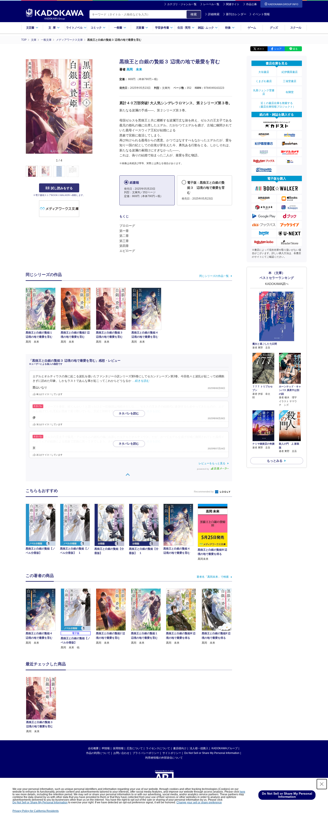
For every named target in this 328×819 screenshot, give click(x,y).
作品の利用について (98, 753)
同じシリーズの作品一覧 (214, 276)
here (242, 791)
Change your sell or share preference (199, 802)
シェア (278, 48)
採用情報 (118, 748)
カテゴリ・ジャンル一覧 (182, 4)
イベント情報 (261, 14)
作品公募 (251, 4)
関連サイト (232, 4)
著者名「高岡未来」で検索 (213, 576)
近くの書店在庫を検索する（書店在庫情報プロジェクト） (276, 105)
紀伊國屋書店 (290, 72)
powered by (203, 469)
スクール (295, 27)
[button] (95, 171)
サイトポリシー (171, 753)
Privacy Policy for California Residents (35, 811)
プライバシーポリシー (146, 753)
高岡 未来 (134, 69)
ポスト (260, 48)
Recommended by (204, 491)
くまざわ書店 (264, 81)
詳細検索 (214, 14)
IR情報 (106, 748)
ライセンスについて (158, 748)
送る (295, 48)
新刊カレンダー (236, 14)
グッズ (274, 27)
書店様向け (180, 748)
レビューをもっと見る (212, 463)
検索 (194, 14)
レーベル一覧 (211, 4)
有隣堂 (290, 92)
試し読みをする (62, 188)
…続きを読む (140, 380)
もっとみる (274, 461)
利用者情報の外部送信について (164, 757)
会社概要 (93, 748)
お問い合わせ (121, 753)
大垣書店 (263, 72)
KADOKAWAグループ (225, 748)
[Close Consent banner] (322, 784)
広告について (135, 748)
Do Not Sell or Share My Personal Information (211, 753)
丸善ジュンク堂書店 (263, 92)
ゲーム (252, 27)
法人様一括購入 (199, 748)
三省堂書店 (289, 81)
